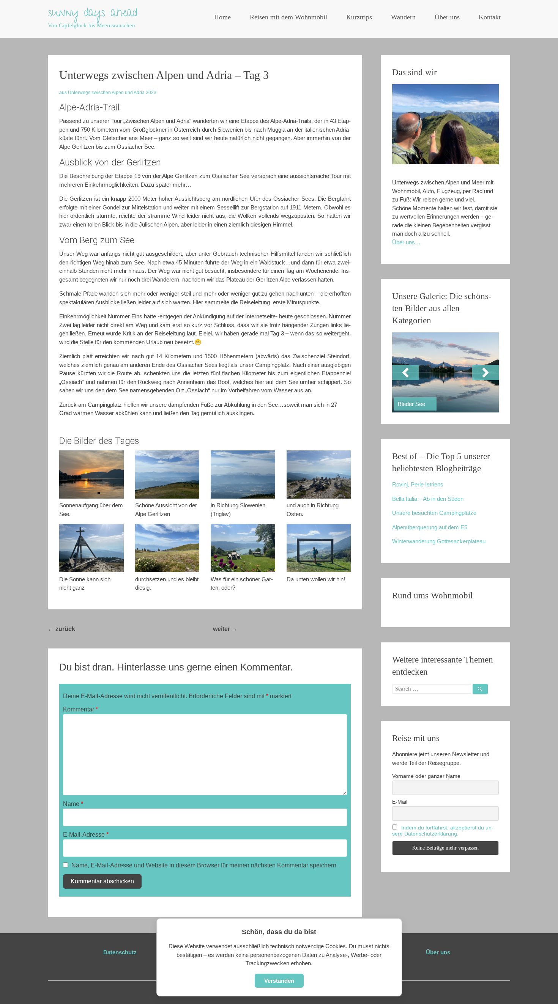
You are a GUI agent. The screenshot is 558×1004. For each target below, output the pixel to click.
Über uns (447, 17)
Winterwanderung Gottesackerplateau (438, 541)
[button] (405, 372)
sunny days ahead (92, 14)
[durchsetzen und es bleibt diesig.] (167, 548)
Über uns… (406, 242)
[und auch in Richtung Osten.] (319, 474)
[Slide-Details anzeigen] (445, 372)
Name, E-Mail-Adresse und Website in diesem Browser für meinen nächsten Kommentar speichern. (204, 865)
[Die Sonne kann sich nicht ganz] (91, 548)
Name (73, 804)
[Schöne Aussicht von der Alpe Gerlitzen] (167, 474)
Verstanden (279, 980)
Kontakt (490, 17)
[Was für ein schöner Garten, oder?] (243, 548)
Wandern (403, 17)
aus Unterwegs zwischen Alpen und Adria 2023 (107, 92)
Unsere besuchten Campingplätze (434, 513)
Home (222, 17)
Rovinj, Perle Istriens (417, 484)
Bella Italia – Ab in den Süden (427, 499)
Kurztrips (359, 17)
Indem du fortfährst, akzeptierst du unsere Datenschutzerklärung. (442, 831)
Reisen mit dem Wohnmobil (288, 17)
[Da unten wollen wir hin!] (319, 548)
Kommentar (80, 709)
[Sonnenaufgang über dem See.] (91, 474)
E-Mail (399, 802)
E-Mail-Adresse (86, 834)
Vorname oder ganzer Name (426, 776)
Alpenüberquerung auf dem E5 (429, 527)
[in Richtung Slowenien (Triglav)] (243, 474)
